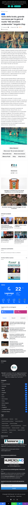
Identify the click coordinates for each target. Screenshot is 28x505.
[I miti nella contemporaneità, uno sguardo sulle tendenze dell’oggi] (5, 324)
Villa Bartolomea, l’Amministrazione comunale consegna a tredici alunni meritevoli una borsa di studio (17, 344)
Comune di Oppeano (5, 425)
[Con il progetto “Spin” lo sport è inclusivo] (7, 234)
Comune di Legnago (13, 423)
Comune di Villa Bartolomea (16, 425)
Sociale (3, 390)
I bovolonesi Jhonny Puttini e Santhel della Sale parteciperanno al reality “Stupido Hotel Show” (18, 351)
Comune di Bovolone (19, 421)
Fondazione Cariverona (6, 427)
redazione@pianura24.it (6, 450)
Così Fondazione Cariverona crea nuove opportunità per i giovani (7, 226)
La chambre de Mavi (6, 409)
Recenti (13, 318)
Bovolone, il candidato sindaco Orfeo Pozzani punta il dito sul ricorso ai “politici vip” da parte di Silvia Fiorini (18, 336)
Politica (3, 400)
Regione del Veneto (21, 430)
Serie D (10, 432)
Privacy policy (17, 6)
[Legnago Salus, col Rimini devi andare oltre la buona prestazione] (21, 234)
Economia (4, 386)
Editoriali (3, 405)
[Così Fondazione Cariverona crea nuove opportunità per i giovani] (7, 220)
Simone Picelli (6, 156)
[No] (26, 4)
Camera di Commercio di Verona (7, 421)
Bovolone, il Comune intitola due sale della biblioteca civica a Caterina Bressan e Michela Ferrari (18, 329)
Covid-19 (24, 425)
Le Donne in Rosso (6, 411)
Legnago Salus (4, 430)
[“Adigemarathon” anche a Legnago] (21, 220)
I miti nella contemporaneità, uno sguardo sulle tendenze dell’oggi (18, 323)
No (12, 6)
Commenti (23, 318)
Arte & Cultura (5, 398)
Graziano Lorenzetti (15, 427)
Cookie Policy (19, 496)
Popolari (5, 318)
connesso (8, 252)
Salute (3, 388)
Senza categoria (5, 403)
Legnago (22, 427)
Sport (7, 11)
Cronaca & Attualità (6, 384)
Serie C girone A (5, 432)
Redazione (5, 27)
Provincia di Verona (12, 430)
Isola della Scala (7, 153)
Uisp (14, 156)
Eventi (3, 396)
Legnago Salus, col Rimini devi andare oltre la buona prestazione (21, 241)
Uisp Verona (22, 156)
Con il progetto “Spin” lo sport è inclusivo (7, 240)
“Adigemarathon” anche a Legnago (20, 226)
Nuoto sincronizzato (20, 153)
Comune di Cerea (5, 423)
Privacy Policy (12, 496)
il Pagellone (4, 407)
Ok (9, 6)
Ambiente (4, 392)
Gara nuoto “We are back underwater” (14, 151)
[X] (15, 173)
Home (3, 11)
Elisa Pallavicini (14, 148)
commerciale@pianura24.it (15, 466)
